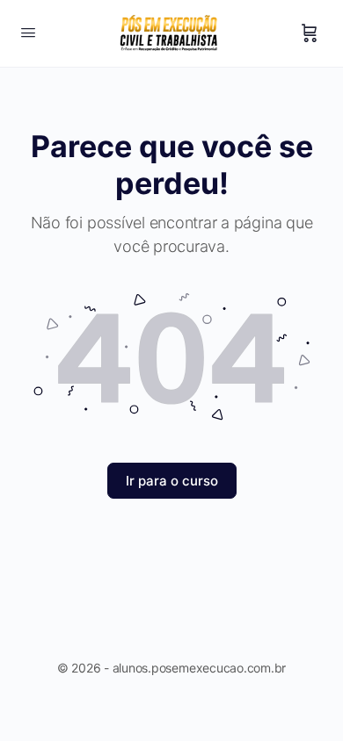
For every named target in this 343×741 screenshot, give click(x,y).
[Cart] (309, 33)
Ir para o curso (172, 480)
